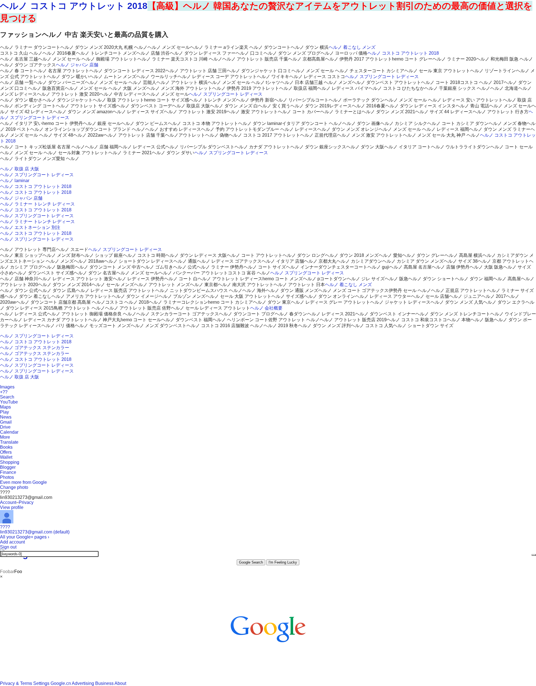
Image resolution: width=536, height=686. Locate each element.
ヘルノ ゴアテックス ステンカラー (34, 347)
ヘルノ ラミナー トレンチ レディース (37, 204)
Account (8, 502)
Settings (41, 683)
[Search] (534, 555)
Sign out (8, 547)
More (5, 437)
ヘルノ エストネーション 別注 (30, 227)
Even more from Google (23, 482)
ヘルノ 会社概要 (266, 308)
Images (7, 387)
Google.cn (61, 683)
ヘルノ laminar (14, 180)
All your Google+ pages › (24, 537)
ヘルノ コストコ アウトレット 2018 (73, 6)
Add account (12, 542)
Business (104, 683)
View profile (11, 507)
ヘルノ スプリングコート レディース (382, 76)
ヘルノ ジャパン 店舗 (77, 64)
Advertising (83, 683)
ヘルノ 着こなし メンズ (352, 47)
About (120, 683)
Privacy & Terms (16, 683)
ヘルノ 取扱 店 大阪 (19, 168)
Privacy (26, 502)
